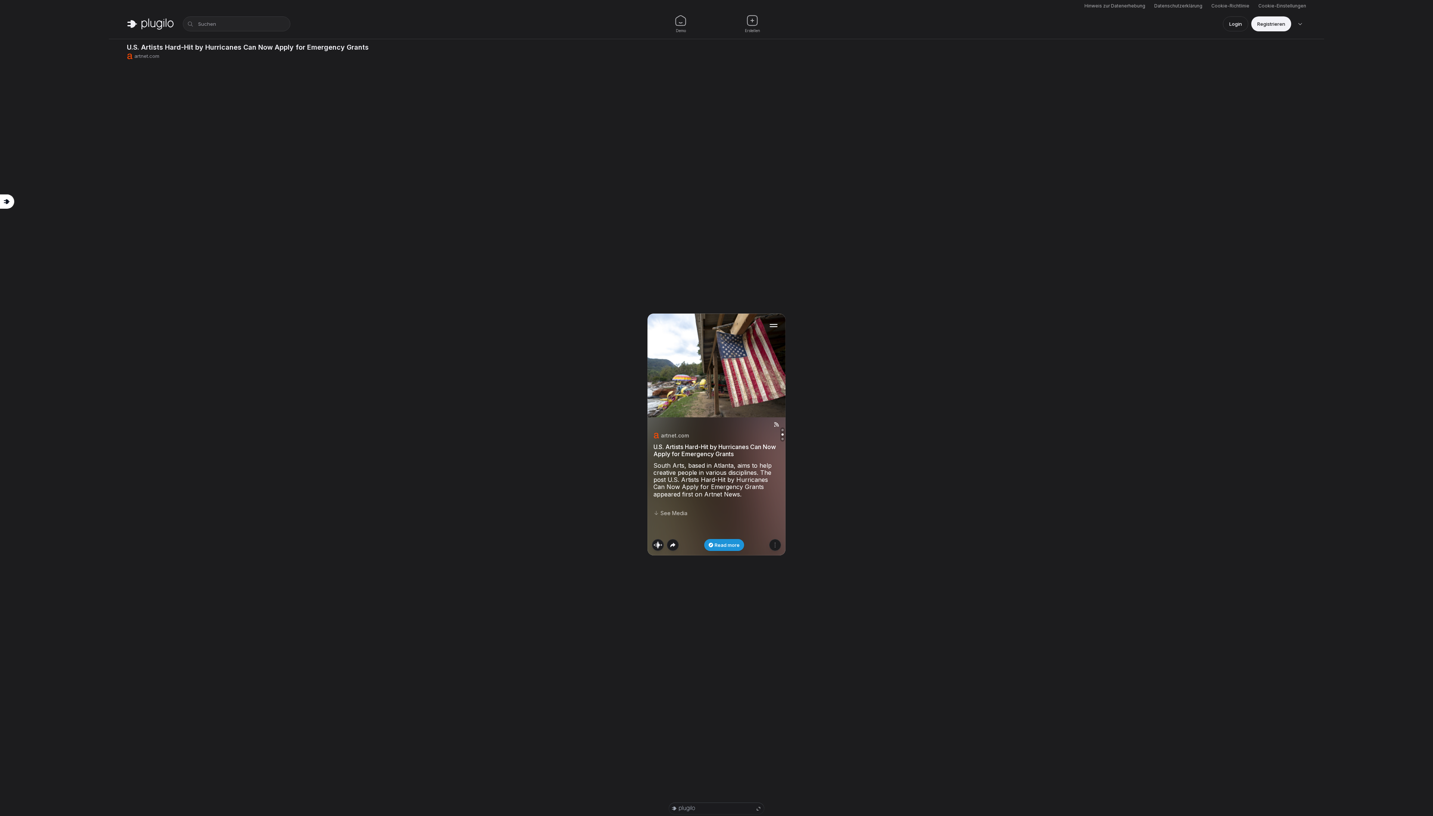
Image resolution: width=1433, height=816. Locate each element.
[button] (716, 434)
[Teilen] (673, 545)
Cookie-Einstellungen (1282, 6)
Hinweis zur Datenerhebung (1114, 6)
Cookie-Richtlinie (1230, 6)
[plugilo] (150, 24)
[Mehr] (775, 545)
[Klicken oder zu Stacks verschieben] (658, 545)
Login (1235, 24)
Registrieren (1271, 24)
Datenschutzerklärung (1178, 6)
